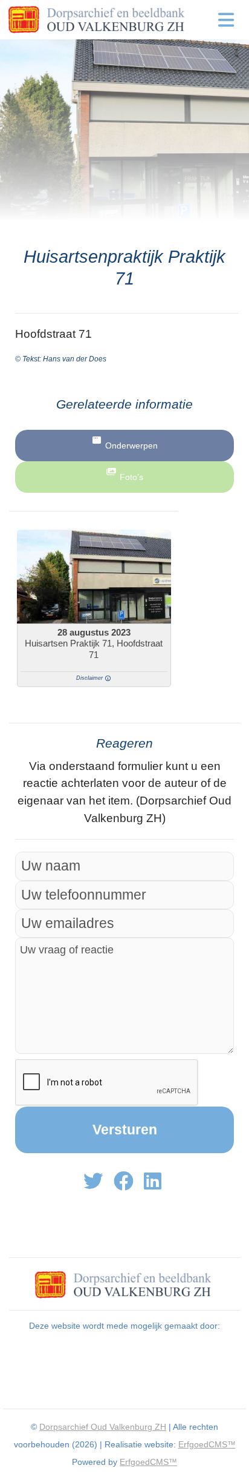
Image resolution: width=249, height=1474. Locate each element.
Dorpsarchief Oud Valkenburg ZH (102, 1427)
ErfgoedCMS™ (207, 1444)
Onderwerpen (131, 445)
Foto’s (131, 477)
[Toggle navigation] (226, 20)
